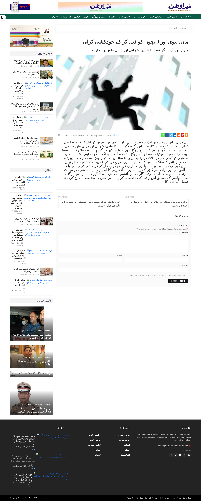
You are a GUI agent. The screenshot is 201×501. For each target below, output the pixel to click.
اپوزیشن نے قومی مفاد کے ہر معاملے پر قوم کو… (26, 270)
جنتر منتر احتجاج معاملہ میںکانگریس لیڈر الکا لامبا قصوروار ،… (17, 235)
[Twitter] (171, 135)
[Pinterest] (182, 135)
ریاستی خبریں (155, 16)
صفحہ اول (186, 16)
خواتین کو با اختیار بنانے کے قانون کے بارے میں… (19, 284)
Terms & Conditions (152, 498)
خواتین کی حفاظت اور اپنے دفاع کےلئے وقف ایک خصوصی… (19, 254)
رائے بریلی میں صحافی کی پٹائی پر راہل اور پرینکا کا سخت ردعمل (159, 203)
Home (185, 28)
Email (185, 256)
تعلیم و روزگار (98, 16)
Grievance (165, 498)
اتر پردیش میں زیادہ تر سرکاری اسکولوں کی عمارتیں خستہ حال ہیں (23, 459)
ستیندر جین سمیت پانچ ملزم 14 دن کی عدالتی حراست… (32, 336)
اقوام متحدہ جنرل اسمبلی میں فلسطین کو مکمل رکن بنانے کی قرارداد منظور (91, 203)
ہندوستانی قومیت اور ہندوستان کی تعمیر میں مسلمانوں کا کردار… (25, 106)
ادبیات (112, 16)
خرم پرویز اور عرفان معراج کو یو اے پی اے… (31, 372)
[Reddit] (178, 135)
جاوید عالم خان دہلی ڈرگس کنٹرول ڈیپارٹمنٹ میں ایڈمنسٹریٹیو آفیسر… (26, 140)
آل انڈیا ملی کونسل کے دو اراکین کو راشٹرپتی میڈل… (17, 88)
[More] (186, 135)
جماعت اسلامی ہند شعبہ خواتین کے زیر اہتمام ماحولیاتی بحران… (16, 201)
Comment (183, 233)
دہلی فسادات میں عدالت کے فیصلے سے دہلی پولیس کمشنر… (33, 410)
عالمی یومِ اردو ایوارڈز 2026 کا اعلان (34, 363)
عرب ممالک (139, 16)
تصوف (54, 16)
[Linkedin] (174, 135)
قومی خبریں (172, 16)
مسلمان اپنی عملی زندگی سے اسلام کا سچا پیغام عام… (17, 122)
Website (185, 265)
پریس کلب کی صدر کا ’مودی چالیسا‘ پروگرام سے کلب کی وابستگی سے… (24, 440)
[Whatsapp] (163, 135)
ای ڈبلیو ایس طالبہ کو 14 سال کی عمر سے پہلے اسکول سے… (21, 477)
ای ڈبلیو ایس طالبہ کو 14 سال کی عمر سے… (26, 73)
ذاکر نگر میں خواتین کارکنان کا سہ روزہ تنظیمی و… (18, 181)
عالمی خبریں (124, 16)
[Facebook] (167, 135)
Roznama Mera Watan (75, 135)
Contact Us (187, 498)
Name (119, 256)
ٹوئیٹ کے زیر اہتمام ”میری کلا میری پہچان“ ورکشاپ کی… (25, 219)
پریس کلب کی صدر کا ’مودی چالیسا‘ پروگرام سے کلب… (26, 61)
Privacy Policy (176, 498)
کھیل (86, 16)
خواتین (77, 16)
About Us (130, 498)
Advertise (139, 498)
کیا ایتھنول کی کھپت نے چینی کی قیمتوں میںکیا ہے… (26, 154)
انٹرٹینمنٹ (66, 16)
